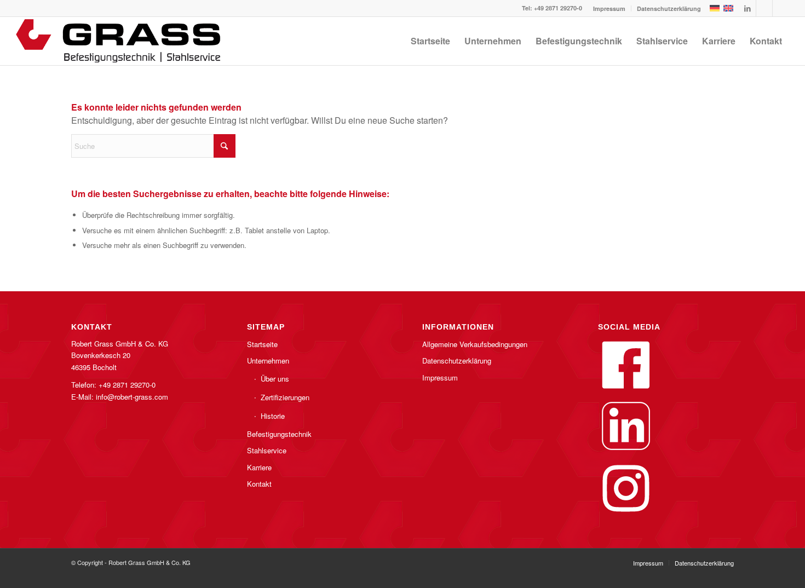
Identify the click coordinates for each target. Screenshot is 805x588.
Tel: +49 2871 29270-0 (552, 8)
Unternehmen (268, 360)
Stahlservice (266, 450)
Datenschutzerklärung (669, 8)
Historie (273, 416)
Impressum (609, 8)
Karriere (259, 467)
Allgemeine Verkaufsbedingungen (474, 344)
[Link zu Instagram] (781, 8)
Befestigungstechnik (279, 434)
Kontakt (259, 484)
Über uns (275, 378)
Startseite (262, 344)
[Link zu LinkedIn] (748, 8)
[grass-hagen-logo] (119, 41)
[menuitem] (609, 8)
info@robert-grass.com (132, 396)
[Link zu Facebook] (764, 8)
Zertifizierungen (285, 397)
